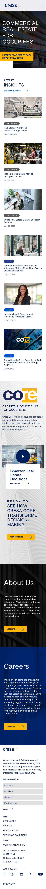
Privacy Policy (11, 830)
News (9, 310)
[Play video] (23, 456)
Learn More (15, 483)
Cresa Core (9, 821)
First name (4, 784)
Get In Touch (10, 869)
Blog (9, 261)
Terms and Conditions (15, 835)
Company (4, 796)
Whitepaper (12, 124)
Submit (5, 809)
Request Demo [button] (16, 537)
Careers (7, 825)
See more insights (12, 91)
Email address (5, 802)
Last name (4, 790)
